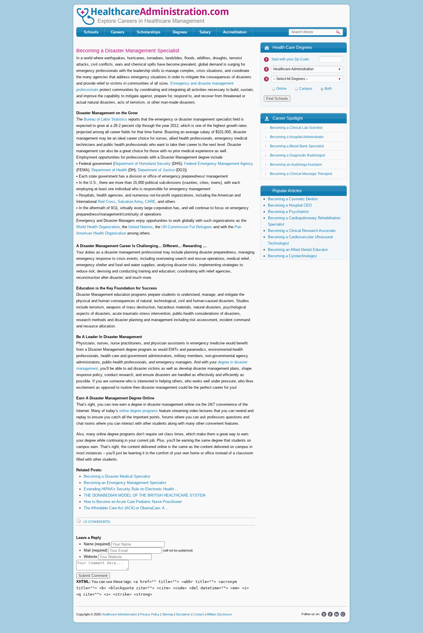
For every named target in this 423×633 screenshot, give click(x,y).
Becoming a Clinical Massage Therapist (301, 174)
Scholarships (148, 32)
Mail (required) (95, 550)
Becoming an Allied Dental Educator (298, 249)
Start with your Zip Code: (290, 59)
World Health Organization (98, 227)
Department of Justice (156, 170)
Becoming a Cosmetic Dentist (293, 199)
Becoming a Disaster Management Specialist (127, 51)
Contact (198, 614)
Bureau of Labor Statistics (105, 119)
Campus (305, 89)
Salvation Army (130, 201)
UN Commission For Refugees (186, 227)
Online (281, 89)
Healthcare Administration (152, 16)
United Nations (140, 227)
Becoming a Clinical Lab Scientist (296, 128)
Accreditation (235, 32)
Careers (117, 32)
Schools (91, 32)
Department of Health (109, 170)
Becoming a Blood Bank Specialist (297, 146)
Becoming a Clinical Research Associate (302, 230)
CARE (150, 201)
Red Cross (106, 201)
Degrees (180, 32)
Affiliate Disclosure (219, 614)
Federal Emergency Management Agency (218, 163)
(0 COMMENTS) (97, 521)
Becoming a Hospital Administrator (297, 137)
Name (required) (97, 544)
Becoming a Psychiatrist (288, 211)
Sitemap (167, 614)
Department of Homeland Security (142, 163)
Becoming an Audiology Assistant (296, 165)
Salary (205, 32)
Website (90, 556)
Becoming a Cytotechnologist (292, 256)
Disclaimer (183, 614)
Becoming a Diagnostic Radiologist (297, 155)
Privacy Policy (149, 614)
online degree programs (138, 411)
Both (328, 89)
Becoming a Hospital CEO (290, 205)
